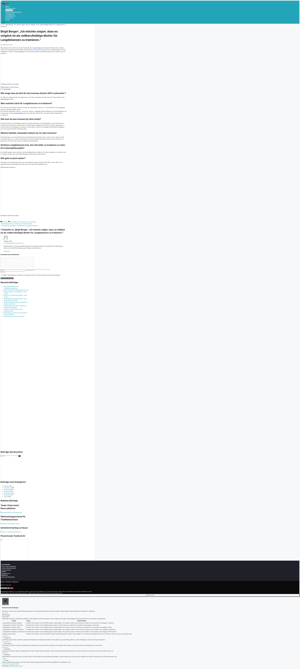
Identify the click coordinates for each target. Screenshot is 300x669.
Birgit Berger (13, 222)
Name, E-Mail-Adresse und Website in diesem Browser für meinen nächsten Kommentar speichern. (32, 275)
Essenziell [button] (5, 613)
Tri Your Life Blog (6, 570)
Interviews (5, 222)
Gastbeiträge (7, 489)
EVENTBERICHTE (10, 16)
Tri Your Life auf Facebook (8, 566)
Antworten (7, 251)
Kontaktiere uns (5, 573)
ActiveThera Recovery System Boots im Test (16, 290)
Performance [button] (6, 641)
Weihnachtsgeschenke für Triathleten (14, 316)
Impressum (8, 581)
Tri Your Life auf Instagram (8, 568)
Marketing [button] (5, 653)
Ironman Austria (22, 222)
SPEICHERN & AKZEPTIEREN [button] (10, 664)
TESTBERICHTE (10, 14)
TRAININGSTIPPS (10, 8)
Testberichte (7, 494)
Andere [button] (4, 658)
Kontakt (3, 581)
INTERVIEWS (9, 10)
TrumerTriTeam (18, 113)
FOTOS (7, 19)
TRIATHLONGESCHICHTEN (13, 12)
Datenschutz (15, 581)
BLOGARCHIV (9, 18)
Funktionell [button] (5, 636)
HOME (7, 6)
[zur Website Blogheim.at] (4, 588)
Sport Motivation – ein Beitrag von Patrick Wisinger (17, 223)
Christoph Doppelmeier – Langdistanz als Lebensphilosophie (20, 225)
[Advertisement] (34, 68)
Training (6, 496)
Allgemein (6, 486)
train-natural (4, 99)
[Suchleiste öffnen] (3, 23)
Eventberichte (7, 487)
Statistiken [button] (5, 647)
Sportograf (7, 89)
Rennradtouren (8, 493)
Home (2, 24)
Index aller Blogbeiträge (8, 577)
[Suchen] (19, 456)
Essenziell (7, 615)
